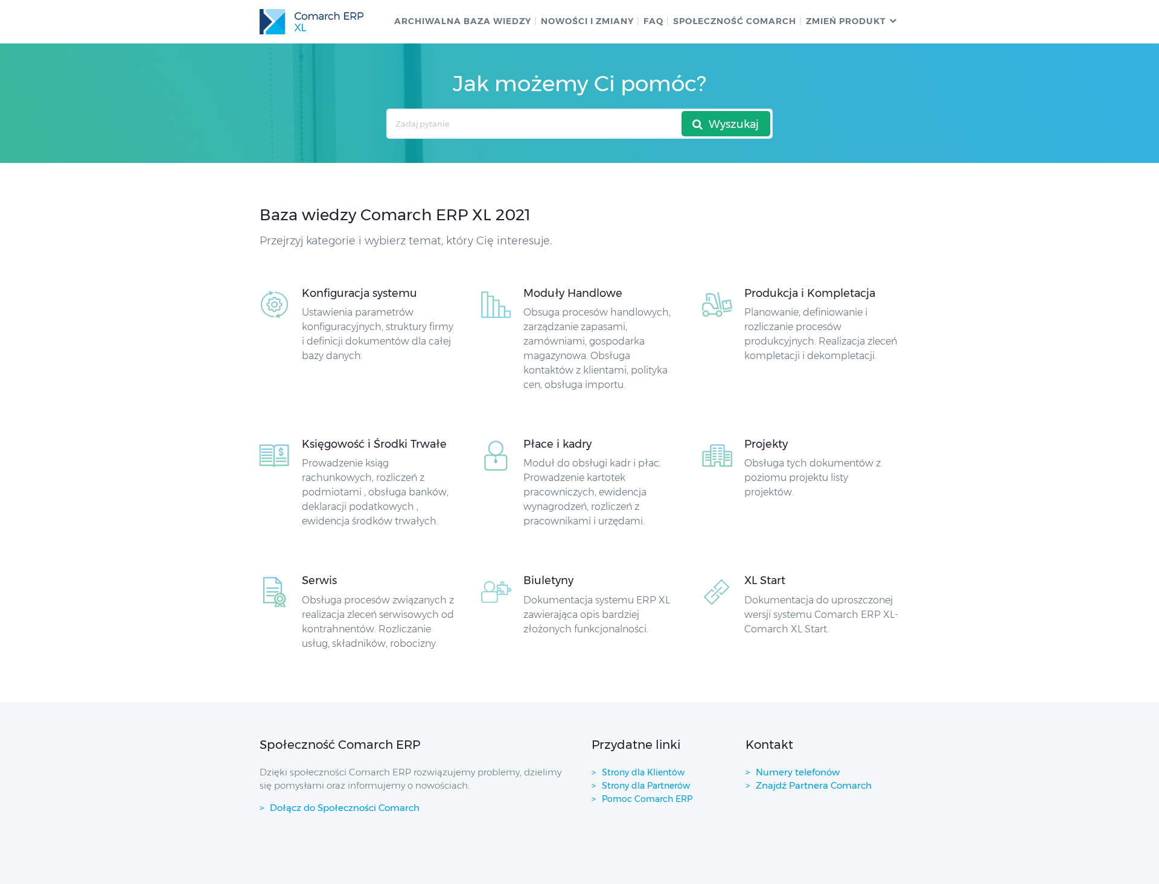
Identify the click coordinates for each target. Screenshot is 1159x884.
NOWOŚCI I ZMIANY (587, 21)
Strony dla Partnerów (646, 785)
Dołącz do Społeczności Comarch (345, 807)
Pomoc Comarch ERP (647, 798)
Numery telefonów (798, 772)
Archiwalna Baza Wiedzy (462, 21)
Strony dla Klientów (643, 772)
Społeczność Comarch (734, 21)
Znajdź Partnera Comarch (814, 785)
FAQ (653, 21)
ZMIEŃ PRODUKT (846, 21)
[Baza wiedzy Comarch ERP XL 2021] (311, 21)
